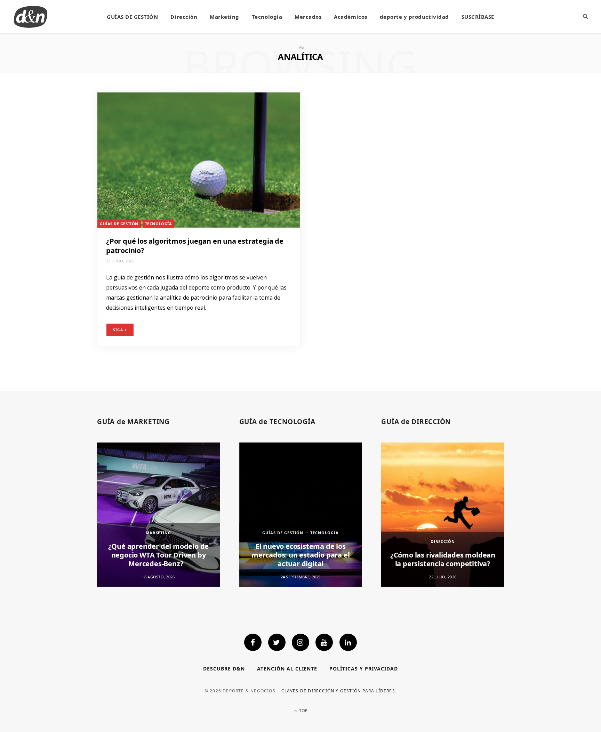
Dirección (183, 16)
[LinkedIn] (348, 642)
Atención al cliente (287, 668)
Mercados (308, 16)
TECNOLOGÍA (158, 223)
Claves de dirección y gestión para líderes (338, 691)
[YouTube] (324, 642)
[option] (158, 514)
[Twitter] (277, 642)
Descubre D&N (224, 668)
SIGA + (120, 329)
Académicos (350, 16)
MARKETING (158, 532)
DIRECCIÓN (443, 541)
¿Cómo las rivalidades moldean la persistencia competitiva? (442, 559)
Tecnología (267, 16)
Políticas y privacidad (363, 668)
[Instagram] (300, 642)
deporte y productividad (414, 16)
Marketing (224, 16)
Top (302, 711)
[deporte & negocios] (30, 17)
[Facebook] (253, 642)
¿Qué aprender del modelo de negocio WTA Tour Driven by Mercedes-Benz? (158, 555)
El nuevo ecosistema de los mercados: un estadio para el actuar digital (300, 555)
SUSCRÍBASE (478, 16)
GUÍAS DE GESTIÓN (132, 16)
